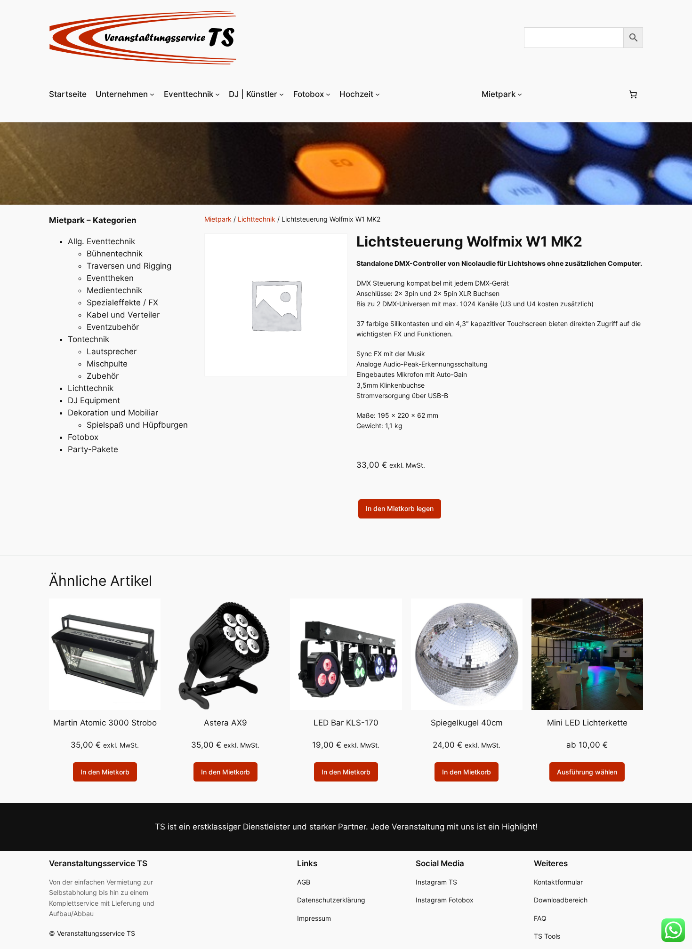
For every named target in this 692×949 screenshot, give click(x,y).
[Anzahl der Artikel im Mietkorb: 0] (633, 94)
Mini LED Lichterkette (587, 722)
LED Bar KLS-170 (346, 722)
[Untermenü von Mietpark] (519, 94)
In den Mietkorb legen (400, 508)
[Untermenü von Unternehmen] (152, 94)
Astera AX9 (225, 722)
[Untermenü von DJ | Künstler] (281, 94)
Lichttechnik (256, 219)
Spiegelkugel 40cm (467, 722)
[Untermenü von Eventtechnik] (217, 94)
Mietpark (218, 219)
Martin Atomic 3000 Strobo (105, 722)
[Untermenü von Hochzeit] (377, 94)
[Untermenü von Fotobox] (328, 94)
